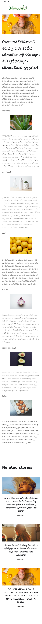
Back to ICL (7, 1)
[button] (39, 8)
